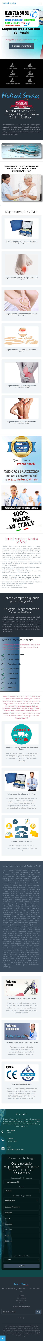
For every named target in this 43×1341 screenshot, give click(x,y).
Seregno (5, 872)
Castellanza (24, 937)
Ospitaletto (14, 933)
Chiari (30, 958)
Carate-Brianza (35, 956)
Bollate (33, 879)
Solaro (11, 935)
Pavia (18, 870)
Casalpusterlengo (29, 942)
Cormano (5, 967)
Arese (13, 962)
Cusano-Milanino (34, 960)
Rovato (25, 956)
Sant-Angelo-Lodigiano (32, 927)
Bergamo (18, 921)
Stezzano (36, 925)
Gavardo (22, 916)
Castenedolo (35, 910)
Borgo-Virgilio (7, 939)
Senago (22, 885)
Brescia (5, 962)
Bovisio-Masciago (33, 952)
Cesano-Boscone (27, 891)
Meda (38, 889)
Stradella (15, 916)
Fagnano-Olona (23, 923)
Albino (12, 958)
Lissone (37, 870)
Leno (38, 937)
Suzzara (15, 885)
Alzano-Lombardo (25, 933)
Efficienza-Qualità (21, 1300)
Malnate (5, 954)
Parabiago (7, 897)
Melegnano (14, 954)
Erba (23, 952)
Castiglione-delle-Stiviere (17, 887)
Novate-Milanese (34, 965)
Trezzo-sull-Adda (8, 921)
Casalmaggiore (16, 944)
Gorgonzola (6, 965)
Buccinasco (36, 895)
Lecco (15, 874)
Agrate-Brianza (7, 942)
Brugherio (36, 877)
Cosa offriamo (21, 1298)
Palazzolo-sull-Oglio (19, 965)
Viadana (36, 962)
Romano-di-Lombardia (17, 960)
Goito (25, 900)
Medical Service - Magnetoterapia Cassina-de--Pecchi (21, 866)
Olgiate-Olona (35, 923)
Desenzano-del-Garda (19, 897)
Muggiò (7, 891)
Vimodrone (15, 952)
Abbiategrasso (20, 877)
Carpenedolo (7, 927)
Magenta (25, 889)
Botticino (36, 906)
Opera (14, 931)
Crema (29, 877)
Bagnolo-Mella (7, 929)
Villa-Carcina (19, 906)
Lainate (37, 893)
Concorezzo (35, 944)
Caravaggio (36, 948)
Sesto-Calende (7, 908)
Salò (15, 902)
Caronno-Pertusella (33, 950)
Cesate (5, 935)
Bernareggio (20, 904)
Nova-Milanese (9, 889)
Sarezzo (31, 931)
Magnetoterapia (14, 664)
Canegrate (16, 925)
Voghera (36, 881)
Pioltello (27, 879)
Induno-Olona (7, 902)
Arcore (12, 956)
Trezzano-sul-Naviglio (32, 883)
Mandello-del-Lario (33, 904)
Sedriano (5, 912)
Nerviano (5, 956)
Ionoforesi (12, 683)
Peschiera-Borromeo (33, 887)
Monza (25, 921)
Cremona (24, 870)
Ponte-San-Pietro (16, 912)
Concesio (18, 942)
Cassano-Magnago (33, 885)
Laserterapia (13, 673)
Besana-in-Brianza (33, 946)
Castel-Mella (19, 908)
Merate (24, 939)
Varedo (16, 929)
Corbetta (19, 956)
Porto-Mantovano (8, 950)
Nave (27, 908)
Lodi (11, 872)
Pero (30, 900)
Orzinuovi (6, 925)
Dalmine (33, 889)
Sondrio (5, 887)
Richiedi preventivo (21, 46)
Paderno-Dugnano (34, 872)
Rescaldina (19, 935)
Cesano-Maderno (24, 881)
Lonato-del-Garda (24, 948)
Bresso (13, 895)
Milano (4, 870)
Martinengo (18, 900)
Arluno (28, 914)
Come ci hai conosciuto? (21, 1256)
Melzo (18, 958)
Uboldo (5, 904)
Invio (22, 1266)
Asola (10, 900)
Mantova (8, 874)
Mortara (26, 944)
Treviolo (37, 900)
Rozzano (20, 883)
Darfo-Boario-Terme (9, 948)
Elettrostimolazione (16, 654)
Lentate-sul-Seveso (18, 946)
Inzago (12, 904)
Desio (31, 870)
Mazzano (20, 914)
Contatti (21, 1303)
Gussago (5, 952)
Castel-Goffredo (34, 921)
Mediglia (5, 923)
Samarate (20, 950)
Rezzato (31, 929)
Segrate (5, 879)
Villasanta (36, 933)
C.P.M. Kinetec (13, 669)
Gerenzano (36, 902)
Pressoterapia (13, 659)
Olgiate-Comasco (30, 912)
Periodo (21, 1187)
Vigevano (11, 870)
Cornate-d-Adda (24, 902)
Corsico (12, 879)
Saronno (5, 883)
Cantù (12, 883)
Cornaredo (6, 885)
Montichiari (14, 893)
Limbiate (19, 879)
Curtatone (16, 939)
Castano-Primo (16, 910)
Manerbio (23, 929)
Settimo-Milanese (24, 962)
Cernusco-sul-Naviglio (28, 874)
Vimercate (6, 895)
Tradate (5, 958)
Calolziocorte (28, 935)
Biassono (29, 916)
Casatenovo (18, 927)
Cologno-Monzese (21, 872)
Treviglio (31, 897)
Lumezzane (15, 891)
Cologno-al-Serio (8, 906)
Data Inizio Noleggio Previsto (21, 1196)
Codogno (6, 946)
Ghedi (24, 958)
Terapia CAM (13, 678)
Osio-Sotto (13, 923)
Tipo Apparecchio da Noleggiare (21, 1178)
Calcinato (26, 925)
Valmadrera (6, 916)
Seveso (18, 889)
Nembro (36, 914)
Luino (32, 937)
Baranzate (28, 906)
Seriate (22, 893)
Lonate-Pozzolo (17, 918)
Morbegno (28, 918)
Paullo (25, 910)
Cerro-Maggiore (34, 939)
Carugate (14, 937)
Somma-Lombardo (25, 954)
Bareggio (36, 954)
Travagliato (22, 931)
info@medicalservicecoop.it (16, 1149)
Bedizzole (36, 918)
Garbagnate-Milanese (24, 895)
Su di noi (21, 1295)
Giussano (29, 893)
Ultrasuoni (12, 688)
